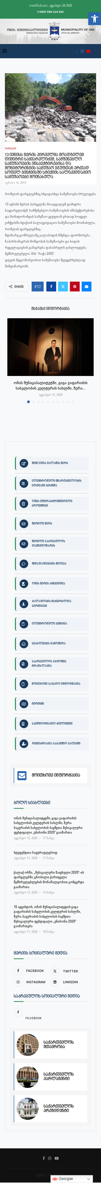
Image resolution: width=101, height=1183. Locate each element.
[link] (94, 18)
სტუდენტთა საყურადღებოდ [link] (35, 852)
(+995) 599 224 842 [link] (50, 12)
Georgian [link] (65, 1178)
